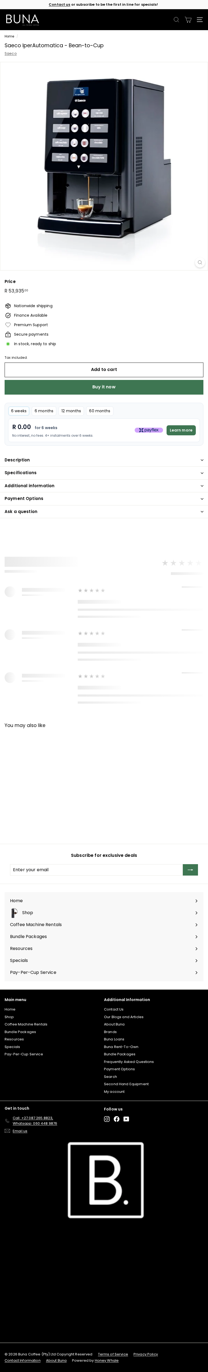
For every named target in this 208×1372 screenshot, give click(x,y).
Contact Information (23, 1360)
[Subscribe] (190, 870)
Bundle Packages (20, 1031)
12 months (71, 411)
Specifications (21, 473)
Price (10, 281)
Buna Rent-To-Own (121, 1046)
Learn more (181, 430)
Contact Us (113, 1009)
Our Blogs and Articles (124, 1016)
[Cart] (188, 20)
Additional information (29, 486)
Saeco (11, 53)
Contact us (59, 4)
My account (114, 1091)
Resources (14, 1039)
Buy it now (104, 387)
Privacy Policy (146, 1354)
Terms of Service (113, 1354)
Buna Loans (114, 1039)
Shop (9, 1016)
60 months (99, 411)
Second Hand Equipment (126, 1084)
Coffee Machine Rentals (26, 1024)
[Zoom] (200, 262)
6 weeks (19, 411)
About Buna (114, 1024)
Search (110, 1076)
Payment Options (24, 498)
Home (9, 36)
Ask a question (21, 511)
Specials (12, 1046)
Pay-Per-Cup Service (24, 1054)
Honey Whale (107, 1360)
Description (17, 460)
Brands (110, 1031)
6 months (44, 411)
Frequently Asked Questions (129, 1061)
